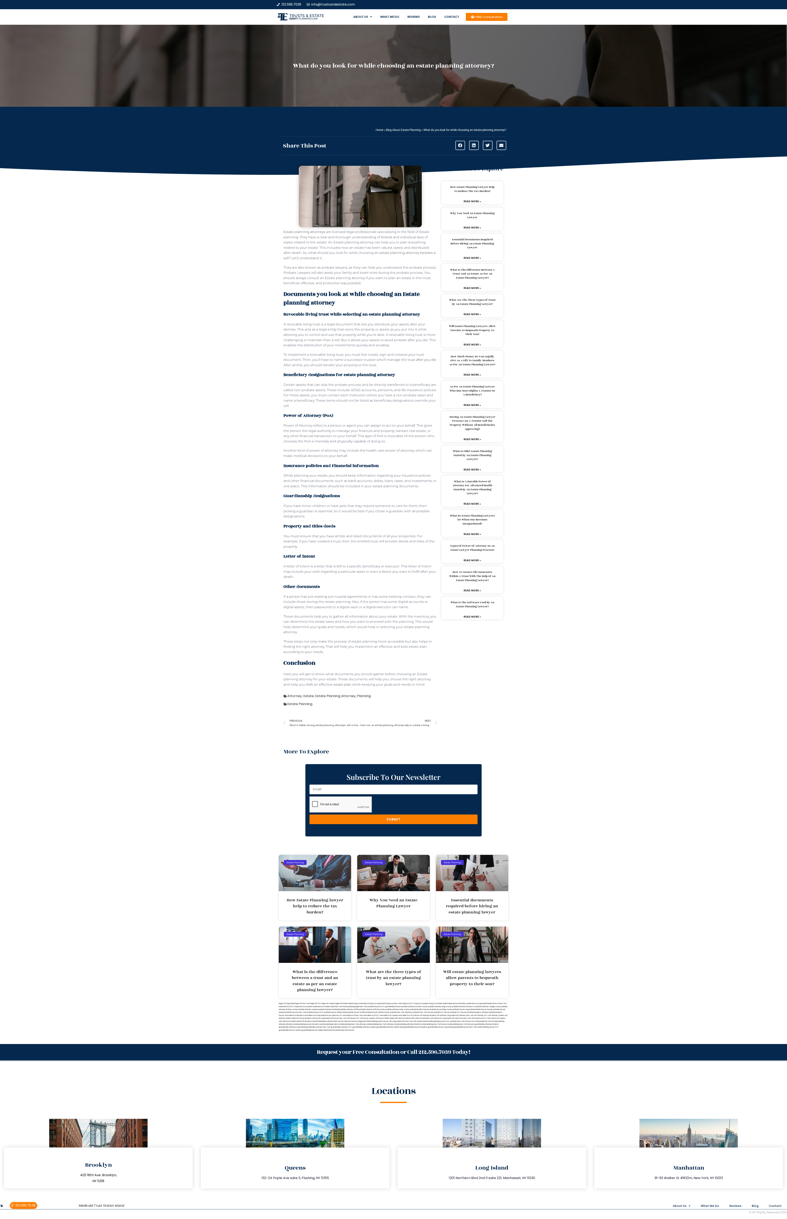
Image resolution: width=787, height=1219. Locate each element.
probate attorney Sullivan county (372, 1009)
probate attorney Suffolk (349, 1009)
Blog (432, 17)
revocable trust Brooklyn (294, 1015)
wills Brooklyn (306, 1021)
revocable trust (404, 1015)
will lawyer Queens (367, 1018)
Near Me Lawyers (347, 1030)
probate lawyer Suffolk (356, 1012)
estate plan (342, 684)
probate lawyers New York (295, 1012)
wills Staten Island (420, 1021)
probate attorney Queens (308, 1009)
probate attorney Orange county (488, 1006)
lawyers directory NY (334, 1015)
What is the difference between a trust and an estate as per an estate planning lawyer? (472, 274)
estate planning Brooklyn (329, 1024)
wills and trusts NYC (479, 1018)
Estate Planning (299, 704)
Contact (451, 17)
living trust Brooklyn (360, 1003)
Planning (364, 696)
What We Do (389, 17)
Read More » (472, 201)
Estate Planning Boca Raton (322, 1021)
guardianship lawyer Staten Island (314, 1030)
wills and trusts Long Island (440, 1018)
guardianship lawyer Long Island (440, 1027)
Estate (308, 696)
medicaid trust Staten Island (323, 1006)
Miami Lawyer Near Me (342, 1021)
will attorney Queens (496, 1015)
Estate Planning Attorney (335, 696)
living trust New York (393, 1003)
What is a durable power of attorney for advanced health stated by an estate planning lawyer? (472, 487)
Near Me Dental (334, 1030)
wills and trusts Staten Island (290, 1021)
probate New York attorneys (401, 1012)
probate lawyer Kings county (441, 1009)
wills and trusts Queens (496, 1018)
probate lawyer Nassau (483, 1009)
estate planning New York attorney (352, 1024)
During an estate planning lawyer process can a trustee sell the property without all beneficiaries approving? (472, 423)
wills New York (407, 1021)
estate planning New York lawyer (434, 1024)
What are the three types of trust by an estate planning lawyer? (472, 302)
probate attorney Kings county (440, 1006)
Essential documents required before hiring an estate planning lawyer (472, 243)
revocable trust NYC (371, 1015)
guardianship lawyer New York (465, 1027)
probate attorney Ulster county (397, 1009)
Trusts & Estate (306, 15)
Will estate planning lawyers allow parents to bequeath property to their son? (472, 330)
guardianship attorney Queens (364, 1027)
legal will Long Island (287, 1003)
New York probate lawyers (370, 1006)
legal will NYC (315, 1003)
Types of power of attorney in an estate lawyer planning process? (472, 548)
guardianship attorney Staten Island (390, 1027)
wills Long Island (395, 1021)
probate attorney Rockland (328, 1009)
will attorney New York (465, 1015)
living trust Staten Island (438, 1003)
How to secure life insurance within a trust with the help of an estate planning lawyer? (472, 576)
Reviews (413, 17)
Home (379, 130)
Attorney (294, 696)
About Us (360, 17)
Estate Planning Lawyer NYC (488, 1027)
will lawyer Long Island (321, 1018)
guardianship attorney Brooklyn (486, 1024)
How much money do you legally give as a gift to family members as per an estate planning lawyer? (472, 360)
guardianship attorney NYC (341, 1027)
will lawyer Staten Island (384, 1018)
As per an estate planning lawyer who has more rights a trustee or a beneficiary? (472, 391)
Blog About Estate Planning (403, 130)
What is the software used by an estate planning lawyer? (472, 604)
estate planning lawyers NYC (439, 1021)
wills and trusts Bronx (403, 1018)
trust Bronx (415, 1015)
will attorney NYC (481, 1015)
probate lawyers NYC (315, 1012)
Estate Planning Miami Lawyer (377, 1021)
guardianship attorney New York (317, 1027)
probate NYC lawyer (441, 1012)
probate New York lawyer (423, 1012)
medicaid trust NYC (286, 1006)
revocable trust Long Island (314, 1015)
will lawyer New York (338, 1018)
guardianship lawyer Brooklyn (415, 1027)
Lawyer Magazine (358, 1021)
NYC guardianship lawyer (391, 1006)
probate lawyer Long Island (463, 1009)
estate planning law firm (303, 18)
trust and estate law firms (482, 1021)
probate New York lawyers (461, 1021)
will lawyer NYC (353, 1018)
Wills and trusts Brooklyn (420, 1018)
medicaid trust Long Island (476, 1003)
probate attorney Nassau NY (463, 1006)
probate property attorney (477, 1012)
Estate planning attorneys (304, 232)
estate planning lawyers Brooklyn (306, 1024)
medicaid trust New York (497, 1003)
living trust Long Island (376, 1003)
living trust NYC (408, 1003)
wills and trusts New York (461, 1018)
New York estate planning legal (347, 1006)
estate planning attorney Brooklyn (408, 1024)
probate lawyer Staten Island (335, 1012)
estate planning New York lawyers (460, 1024)
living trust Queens (421, 1003)
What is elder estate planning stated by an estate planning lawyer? (472, 455)
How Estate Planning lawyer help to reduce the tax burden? (472, 189)
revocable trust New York (353, 1015)
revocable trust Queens (389, 1015)
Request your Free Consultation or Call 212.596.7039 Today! (393, 1052)
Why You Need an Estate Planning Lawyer (472, 215)
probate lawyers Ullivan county (377, 1012)
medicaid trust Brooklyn (457, 1003)
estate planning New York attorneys (380, 1024)
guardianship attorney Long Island (292, 1027)
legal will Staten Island (344, 1003)
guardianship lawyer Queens (290, 1030)
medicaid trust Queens (303, 1006)
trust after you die (422, 360)
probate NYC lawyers (458, 1012)
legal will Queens (328, 1003)
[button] (460, 145)
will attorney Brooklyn (428, 1015)
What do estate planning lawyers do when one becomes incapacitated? (472, 520)
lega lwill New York (302, 1003)
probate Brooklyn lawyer (419, 1009)
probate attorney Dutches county (414, 1006)
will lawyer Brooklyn (304, 1018)
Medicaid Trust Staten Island (101, 1205)
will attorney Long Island (446, 1015)
